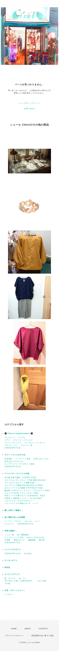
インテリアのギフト (13, 549)
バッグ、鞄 (9, 535)
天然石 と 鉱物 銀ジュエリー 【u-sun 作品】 (23, 498)
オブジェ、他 (26, 445)
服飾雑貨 (32, 540)
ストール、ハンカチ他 (14, 537)
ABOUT (27, 629)
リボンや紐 (41, 581)
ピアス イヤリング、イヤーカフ (19, 440)
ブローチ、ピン (11, 445)
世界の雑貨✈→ (11, 531)
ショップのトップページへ (29, 103)
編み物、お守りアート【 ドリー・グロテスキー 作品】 (27, 490)
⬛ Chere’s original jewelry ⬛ (19, 433)
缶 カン (23, 578)
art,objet (28, 554)
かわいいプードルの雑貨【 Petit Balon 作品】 (24, 488)
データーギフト (11, 560)
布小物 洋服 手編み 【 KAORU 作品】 (21, 477)
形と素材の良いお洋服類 (15, 517)
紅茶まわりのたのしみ (14, 461)
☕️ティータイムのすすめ (15, 455)
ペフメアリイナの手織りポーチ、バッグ (21, 503)
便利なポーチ (19, 540)
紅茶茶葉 (8, 459)
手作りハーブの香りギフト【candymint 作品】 (25, 496)
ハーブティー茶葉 (22, 459)
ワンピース (9, 524)
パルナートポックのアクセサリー (19, 501)
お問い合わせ (29, 109)
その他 (7, 583)
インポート (9, 594)
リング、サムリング (13, 443)
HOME (14, 629)
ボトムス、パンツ (32, 521)
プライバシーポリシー (14, 636)
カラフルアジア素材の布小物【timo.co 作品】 (24, 485)
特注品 (7, 567)
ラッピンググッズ (12, 574)
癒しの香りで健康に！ (14, 510)
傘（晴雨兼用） (23, 535)
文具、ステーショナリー (15, 590)
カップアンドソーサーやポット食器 (19, 464)
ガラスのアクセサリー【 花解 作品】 (20, 483)
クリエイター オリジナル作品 (17, 473)
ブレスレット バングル (15, 437)
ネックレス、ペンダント (35, 443)
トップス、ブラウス (13, 521)
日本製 (7, 540)
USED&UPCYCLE (13, 448)
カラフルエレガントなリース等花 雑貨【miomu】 (26, 480)
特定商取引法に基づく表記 (43, 636)
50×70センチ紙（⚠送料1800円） (19, 581)
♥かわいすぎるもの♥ (35, 537)
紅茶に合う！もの (41, 459)
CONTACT (43, 629)
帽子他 (42, 540)
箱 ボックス (10, 578)
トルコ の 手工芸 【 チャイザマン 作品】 (22, 493)
